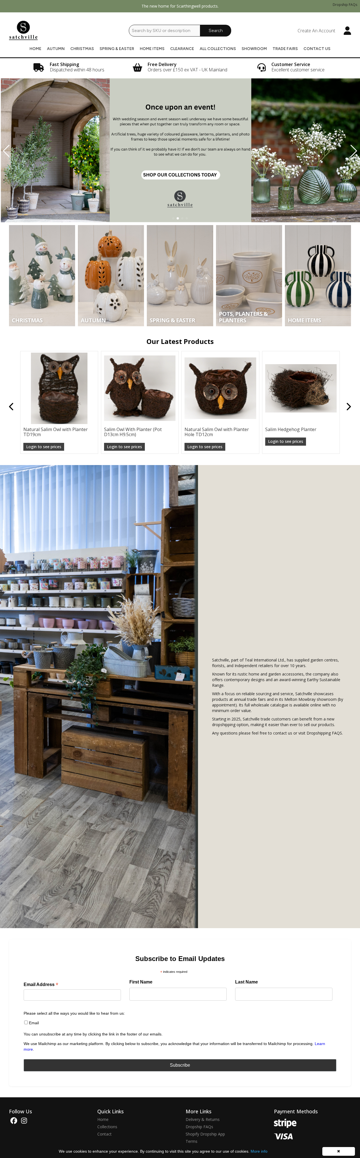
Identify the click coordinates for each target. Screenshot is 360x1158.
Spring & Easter (117, 48)
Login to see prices (43, 924)
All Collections (218, 48)
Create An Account (316, 30)
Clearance (182, 48)
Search (216, 30)
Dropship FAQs (345, 4)
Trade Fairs (285, 48)
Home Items (152, 48)
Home (35, 48)
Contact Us (316, 48)
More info (259, 1151)
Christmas (82, 48)
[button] (173, 218)
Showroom (254, 48)
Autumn (56, 48)
